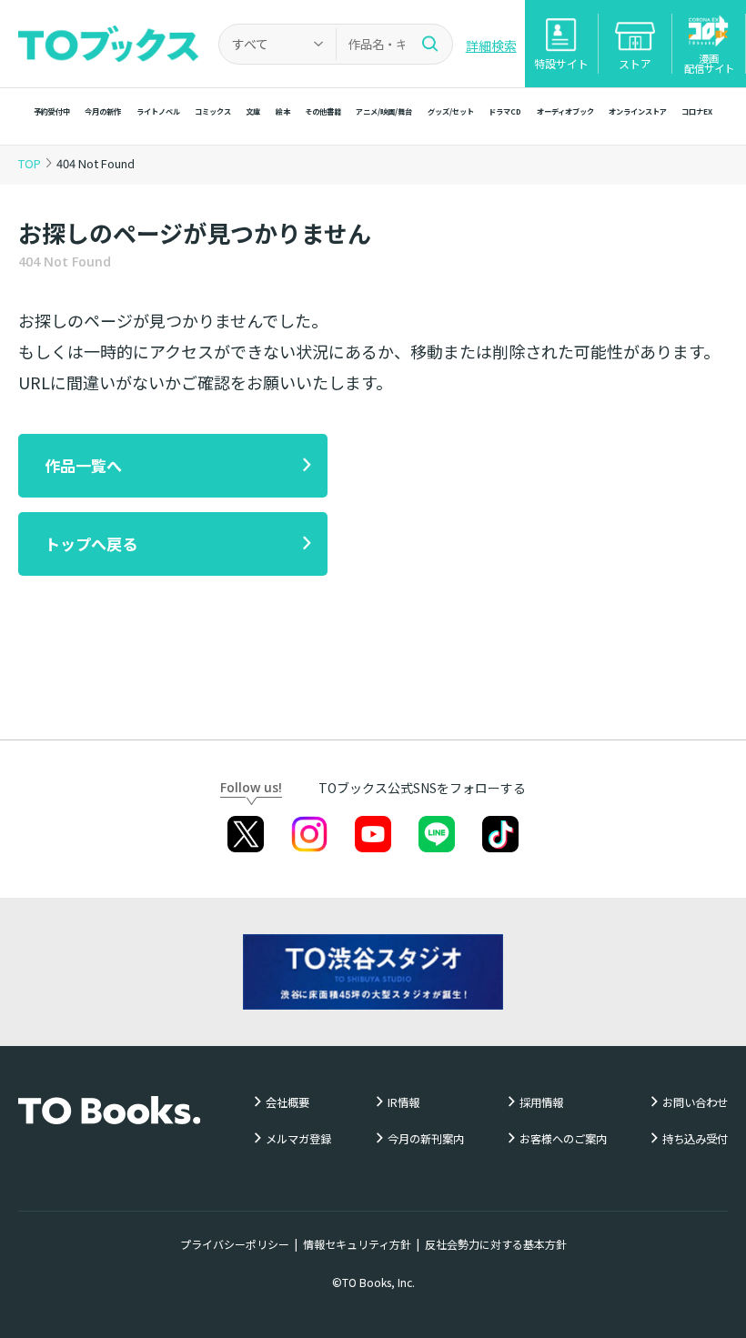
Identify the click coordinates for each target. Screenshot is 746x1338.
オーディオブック (565, 111)
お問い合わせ (695, 1103)
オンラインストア (638, 111)
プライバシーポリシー (234, 1244)
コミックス (213, 111)
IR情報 (403, 1103)
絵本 (283, 111)
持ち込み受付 (695, 1139)
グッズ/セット (451, 111)
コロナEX (696, 111)
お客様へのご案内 (563, 1139)
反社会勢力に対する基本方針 (496, 1244)
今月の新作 (103, 111)
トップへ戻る (91, 543)
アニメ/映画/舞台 (384, 111)
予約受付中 (52, 111)
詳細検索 (491, 45)
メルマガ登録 (298, 1139)
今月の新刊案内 (426, 1139)
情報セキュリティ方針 (357, 1244)
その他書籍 (323, 111)
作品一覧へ (83, 465)
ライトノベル (158, 111)
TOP (29, 163)
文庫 (253, 111)
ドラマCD (505, 111)
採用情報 (541, 1103)
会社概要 (287, 1103)
